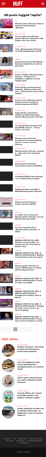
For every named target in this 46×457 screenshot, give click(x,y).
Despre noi (22, 439)
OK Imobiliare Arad (34, 441)
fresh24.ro (24, 443)
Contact (6, 439)
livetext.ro (20, 441)
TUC (14, 439)
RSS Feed (9, 441)
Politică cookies (36, 439)
